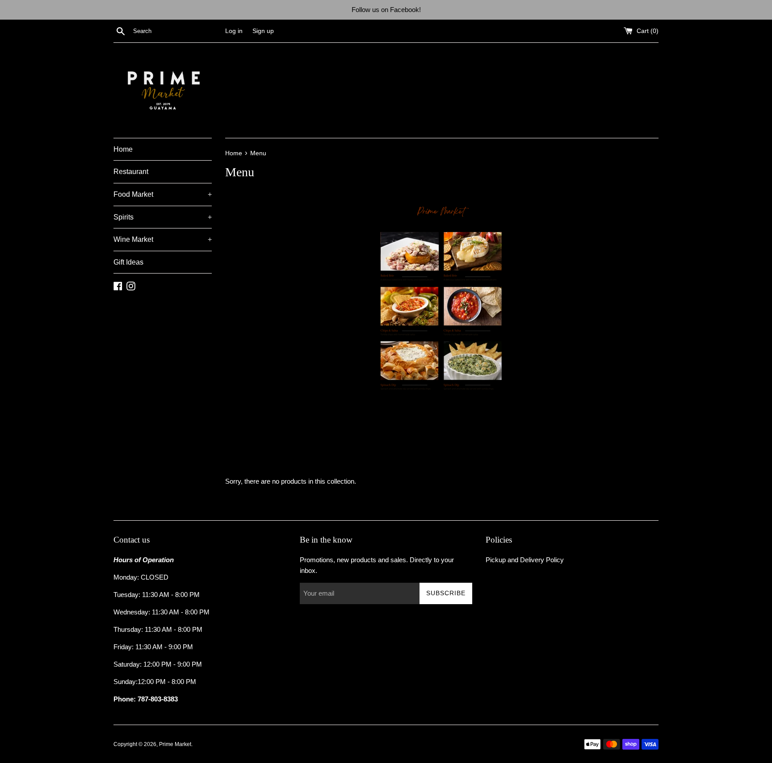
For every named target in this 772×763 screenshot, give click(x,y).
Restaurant (130, 171)
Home (123, 149)
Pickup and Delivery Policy (525, 560)
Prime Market (175, 744)
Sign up (263, 31)
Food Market (162, 194)
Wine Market (162, 239)
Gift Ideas (128, 262)
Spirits (162, 217)
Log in (234, 31)
